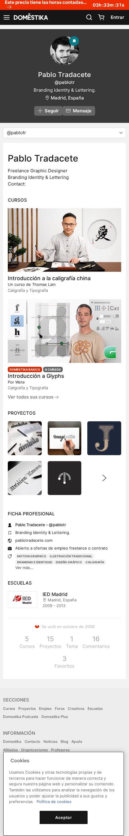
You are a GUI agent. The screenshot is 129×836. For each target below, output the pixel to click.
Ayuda (76, 741)
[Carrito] (101, 17)
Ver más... (24, 567)
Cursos (9, 708)
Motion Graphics (31, 556)
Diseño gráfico (69, 562)
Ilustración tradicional (71, 556)
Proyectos (27, 708)
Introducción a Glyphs (36, 376)
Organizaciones (34, 750)
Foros (59, 708)
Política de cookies (54, 801)
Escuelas (95, 708)
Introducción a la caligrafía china (49, 278)
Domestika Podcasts (20, 716)
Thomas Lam (44, 284)
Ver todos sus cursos (31, 397)
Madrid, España (67, 98)
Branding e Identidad (34, 562)
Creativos (76, 708)
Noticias (50, 741)
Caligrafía (95, 562)
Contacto (32, 741)
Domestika (12, 741)
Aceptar (63, 817)
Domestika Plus (54, 716)
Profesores (60, 750)
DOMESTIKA (30, 17)
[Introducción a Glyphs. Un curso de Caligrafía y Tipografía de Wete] (64, 331)
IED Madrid (55, 594)
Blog (64, 741)
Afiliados (10, 750)
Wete (20, 382)
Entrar (117, 17)
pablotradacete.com (33, 540)
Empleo (45, 708)
